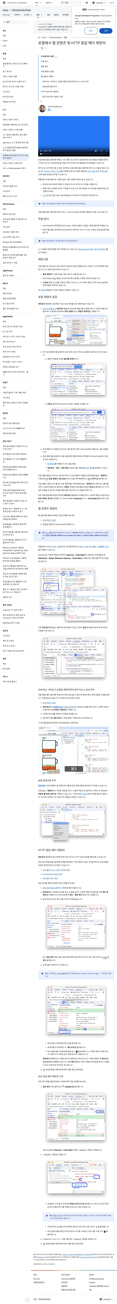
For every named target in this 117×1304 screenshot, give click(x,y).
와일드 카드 (57, 1216)
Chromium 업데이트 (68, 1279)
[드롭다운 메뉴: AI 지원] (32, 14)
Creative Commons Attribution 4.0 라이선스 (77, 1254)
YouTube (92, 1282)
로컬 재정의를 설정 (50, 888)
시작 (106, 31)
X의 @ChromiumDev (96, 1279)
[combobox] (71, 3)
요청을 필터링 (63, 707)
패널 (38, 15)
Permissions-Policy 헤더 (52, 874)
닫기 (91, 31)
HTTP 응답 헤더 (93, 171)
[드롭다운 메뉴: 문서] (41, 2)
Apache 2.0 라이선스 (45, 1257)
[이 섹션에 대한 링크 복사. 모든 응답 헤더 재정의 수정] (65, 1076)
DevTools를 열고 (49, 309)
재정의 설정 (82, 794)
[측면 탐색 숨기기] (27, 1300)
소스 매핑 (49, 533)
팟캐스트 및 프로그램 (68, 1290)
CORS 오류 (61, 973)
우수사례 (64, 1282)
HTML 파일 (56, 547)
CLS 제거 (46, 195)
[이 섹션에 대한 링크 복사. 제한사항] (50, 259)
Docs (5, 9)
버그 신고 (36, 1279)
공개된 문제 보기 (39, 1282)
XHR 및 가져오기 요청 (52, 171)
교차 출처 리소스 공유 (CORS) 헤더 (56, 870)
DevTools (6, 15)
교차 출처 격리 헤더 (50, 878)
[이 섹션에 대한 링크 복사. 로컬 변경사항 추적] (58, 780)
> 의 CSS (101, 547)
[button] (15, 40)
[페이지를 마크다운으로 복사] (42, 48)
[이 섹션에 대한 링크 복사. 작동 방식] (51, 219)
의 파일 (83, 547)
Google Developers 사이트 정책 (90, 1257)
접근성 (56, 15)
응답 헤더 (89, 468)
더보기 (48, 3)
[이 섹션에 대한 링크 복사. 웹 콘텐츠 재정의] (59, 508)
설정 (48, 15)
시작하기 (17, 15)
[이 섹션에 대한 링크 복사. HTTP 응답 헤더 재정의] (67, 850)
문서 (36, 3)
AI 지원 (26, 15)
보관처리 (64, 1286)
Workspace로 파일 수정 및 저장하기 (92, 249)
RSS (90, 1290)
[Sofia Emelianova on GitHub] (49, 111)
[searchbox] (15, 22)
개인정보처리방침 (45, 1299)
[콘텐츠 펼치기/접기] (56, 57)
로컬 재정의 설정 (49, 520)
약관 (34, 1299)
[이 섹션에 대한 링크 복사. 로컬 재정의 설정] (59, 297)
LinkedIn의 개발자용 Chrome (99, 1286)
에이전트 (66, 15)
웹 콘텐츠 (51, 464)
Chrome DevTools (21, 9)
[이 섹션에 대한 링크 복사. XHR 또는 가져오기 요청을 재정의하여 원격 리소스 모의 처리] (96, 690)
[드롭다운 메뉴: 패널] (42, 14)
